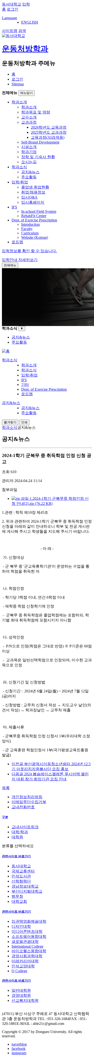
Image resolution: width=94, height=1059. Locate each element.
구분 (5, 817)
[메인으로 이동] (6, 351)
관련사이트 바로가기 (16, 856)
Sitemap (18, 84)
